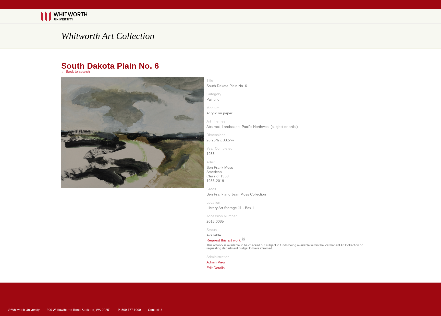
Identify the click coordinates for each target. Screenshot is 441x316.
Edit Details (215, 268)
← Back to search (75, 71)
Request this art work (223, 240)
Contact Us (155, 310)
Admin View (215, 262)
